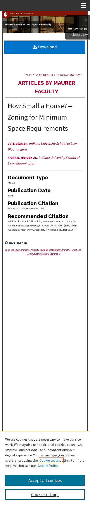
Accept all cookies (45, 480)
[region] (45, 468)
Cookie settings (51, 460)
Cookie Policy (48, 465)
